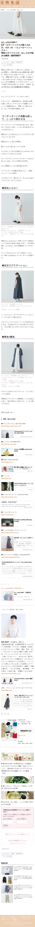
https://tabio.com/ (7, 462)
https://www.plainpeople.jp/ (10, 557)
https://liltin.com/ (6, 690)
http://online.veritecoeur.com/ (11, 426)
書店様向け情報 (26, 917)
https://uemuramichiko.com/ (10, 673)
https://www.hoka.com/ (9, 497)
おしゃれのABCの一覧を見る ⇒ (12, 588)
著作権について (15, 917)
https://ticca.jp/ (6, 478)
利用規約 (14, 919)
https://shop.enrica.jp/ (8, 444)
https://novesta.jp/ (7, 515)
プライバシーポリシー (25, 919)
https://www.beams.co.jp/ (10, 532)
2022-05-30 (5, 59)
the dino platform (19, 924)
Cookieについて (17, 921)
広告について (5, 917)
